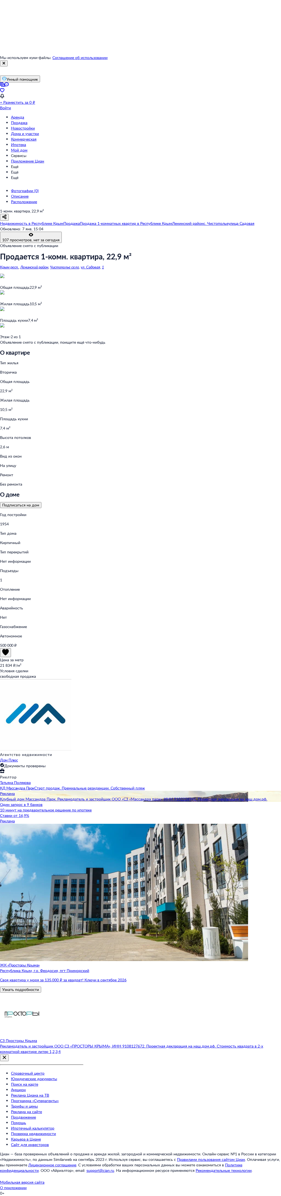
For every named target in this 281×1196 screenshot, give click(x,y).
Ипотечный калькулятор (32, 1128)
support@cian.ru (100, 1170)
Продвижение (23, 1117)
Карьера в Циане (26, 1139)
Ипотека (18, 144)
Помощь (18, 1122)
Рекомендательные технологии (224, 1170)
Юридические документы (34, 1078)
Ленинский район (34, 267)
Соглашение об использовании (80, 57)
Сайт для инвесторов (30, 1144)
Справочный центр (27, 1073)
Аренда (17, 117)
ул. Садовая (90, 267)
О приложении (13, 1187)
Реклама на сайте (26, 1111)
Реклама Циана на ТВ (30, 1095)
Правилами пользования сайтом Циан (211, 1159)
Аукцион (18, 1089)
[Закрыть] (4, 63)
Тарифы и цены (24, 1106)
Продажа (19, 122)
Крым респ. (9, 267)
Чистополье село (64, 267)
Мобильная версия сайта (22, 1182)
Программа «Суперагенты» (35, 1100)
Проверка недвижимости (33, 1133)
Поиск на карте (24, 1084)
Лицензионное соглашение (52, 1164)
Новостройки (23, 128)
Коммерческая (23, 139)
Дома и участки (25, 133)
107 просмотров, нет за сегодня (31, 239)
